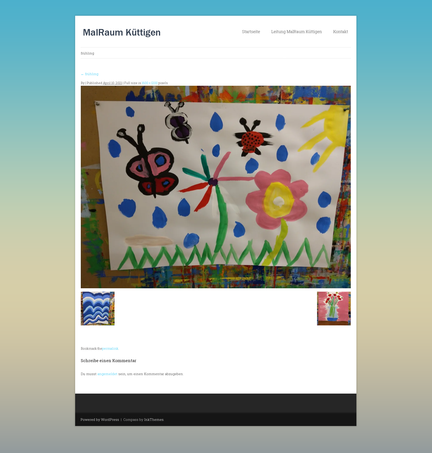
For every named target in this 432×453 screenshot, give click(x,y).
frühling (89, 74)
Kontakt (340, 31)
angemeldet (107, 374)
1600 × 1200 (150, 83)
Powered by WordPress (100, 419)
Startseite (251, 31)
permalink (110, 348)
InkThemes (154, 419)
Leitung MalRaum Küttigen (296, 31)
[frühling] (216, 186)
